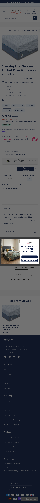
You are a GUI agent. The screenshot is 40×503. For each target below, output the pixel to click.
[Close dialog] (38, 240)
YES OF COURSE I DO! (29, 256)
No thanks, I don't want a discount (29, 260)
